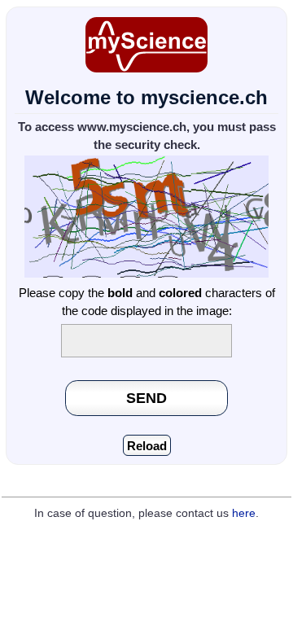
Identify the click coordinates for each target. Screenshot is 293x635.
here (244, 513)
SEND (146, 397)
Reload (147, 446)
